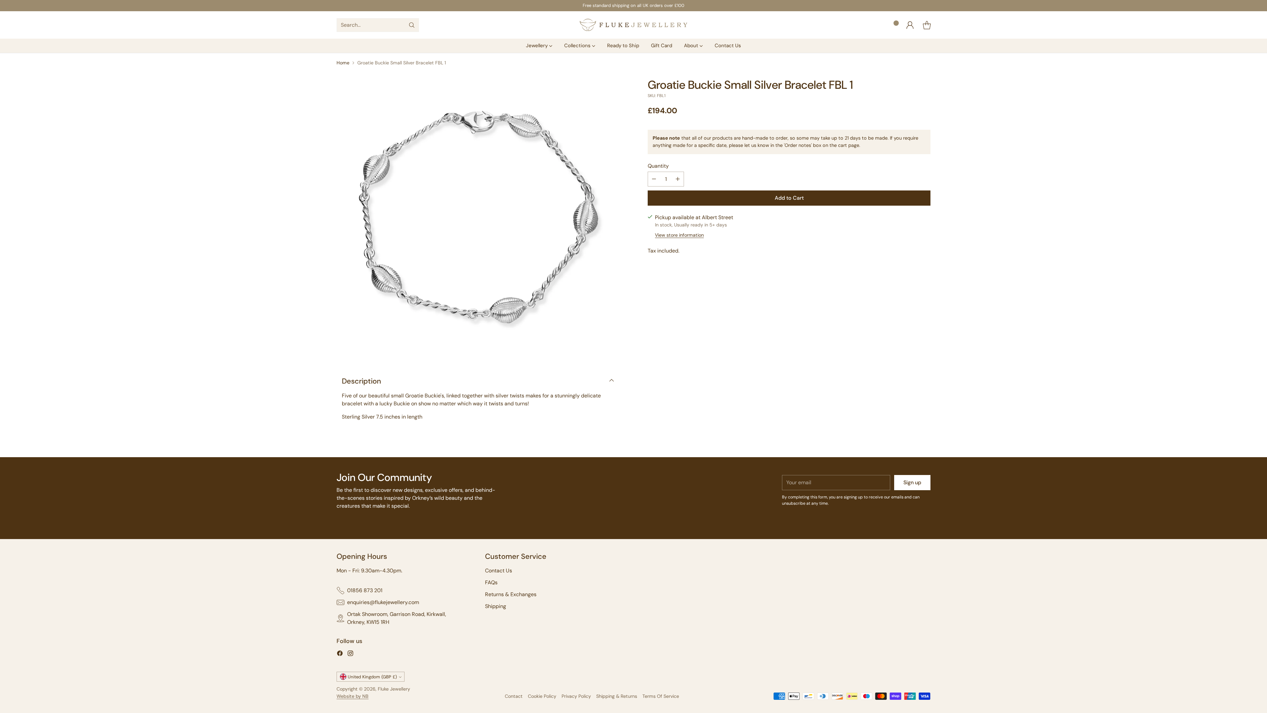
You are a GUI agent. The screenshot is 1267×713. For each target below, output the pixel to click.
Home (343, 63)
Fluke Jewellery (394, 689)
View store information (679, 235)
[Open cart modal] (927, 25)
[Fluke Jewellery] (633, 25)
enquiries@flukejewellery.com (383, 602)
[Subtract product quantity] (654, 179)
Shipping (495, 606)
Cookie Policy (542, 696)
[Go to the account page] (910, 25)
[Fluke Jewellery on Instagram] (350, 654)
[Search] (412, 25)
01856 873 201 (364, 590)
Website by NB (353, 696)
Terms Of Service (660, 696)
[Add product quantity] (678, 179)
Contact (514, 696)
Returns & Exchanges (510, 594)
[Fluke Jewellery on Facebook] (340, 654)
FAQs (491, 582)
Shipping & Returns (616, 696)
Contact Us (498, 570)
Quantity (658, 165)
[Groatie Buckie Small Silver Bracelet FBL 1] (478, 219)
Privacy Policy (576, 696)
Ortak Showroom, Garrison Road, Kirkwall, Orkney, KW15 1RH (396, 618)
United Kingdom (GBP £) (372, 677)
